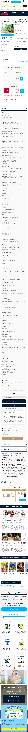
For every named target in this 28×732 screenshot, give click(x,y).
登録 (13, 438)
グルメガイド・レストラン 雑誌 (18, 9)
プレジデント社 (7, 43)
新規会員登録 (14, 609)
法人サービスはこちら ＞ (7, 617)
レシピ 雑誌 (4, 586)
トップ (2, 9)
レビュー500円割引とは (22, 61)
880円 (17, 78)
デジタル (6, 78)
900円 (17, 72)
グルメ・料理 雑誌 (8, 9)
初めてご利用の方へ (14, 614)
